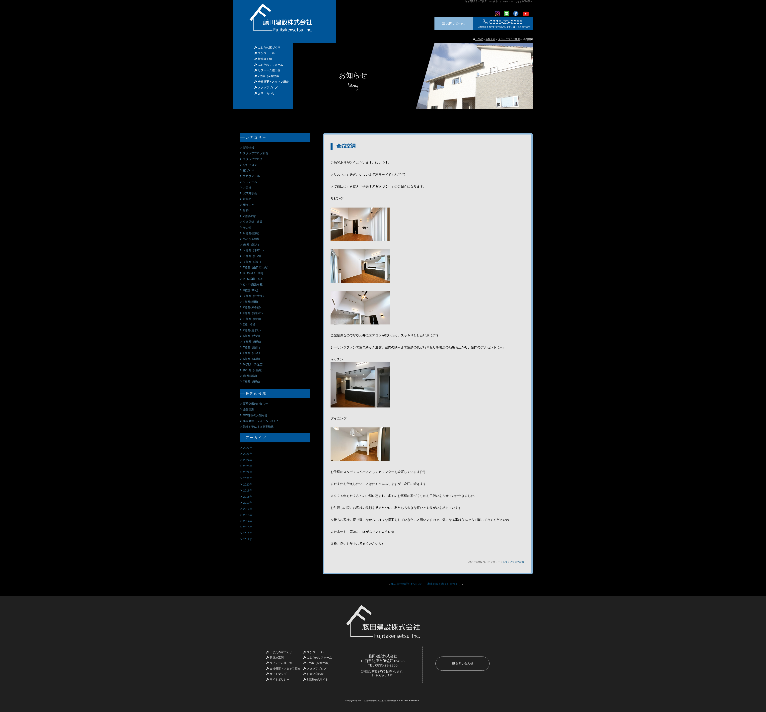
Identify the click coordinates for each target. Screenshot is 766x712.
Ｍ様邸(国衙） (252, 233)
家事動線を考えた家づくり (444, 583)
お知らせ (490, 39)
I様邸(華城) (250, 375)
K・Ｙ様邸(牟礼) (253, 284)
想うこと (248, 204)
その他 (247, 227)
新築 (246, 210)
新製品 (247, 199)
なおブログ (250, 164)
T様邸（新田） (252, 347)
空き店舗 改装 (253, 221)
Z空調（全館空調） (269, 76)
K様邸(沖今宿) (252, 307)
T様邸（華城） (252, 381)
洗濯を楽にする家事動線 (258, 426)
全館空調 (346, 145)
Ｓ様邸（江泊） (253, 256)
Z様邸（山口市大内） (256, 267)
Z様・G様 (249, 324)
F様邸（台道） (252, 353)
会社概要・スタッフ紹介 (273, 81)
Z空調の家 (249, 216)
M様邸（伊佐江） (254, 364)
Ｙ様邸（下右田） (254, 250)
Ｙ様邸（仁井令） (254, 296)
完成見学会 (250, 193)
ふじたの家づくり (268, 47)
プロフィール (251, 176)
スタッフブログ (267, 87)
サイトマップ (277, 673)
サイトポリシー (279, 679)
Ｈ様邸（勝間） (253, 318)
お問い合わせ (455, 23)
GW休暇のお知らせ (255, 415)
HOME (479, 39)
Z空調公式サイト (317, 679)
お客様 (247, 187)
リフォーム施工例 (268, 70)
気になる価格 (251, 238)
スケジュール (266, 53)
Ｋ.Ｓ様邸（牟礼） (254, 278)
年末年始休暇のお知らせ (406, 583)
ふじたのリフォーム (270, 64)
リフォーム (250, 181)
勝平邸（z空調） (253, 370)
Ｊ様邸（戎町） (253, 261)
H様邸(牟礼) (250, 290)
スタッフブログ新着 (509, 39)
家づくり (248, 170)
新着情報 (248, 147)
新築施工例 (264, 58)
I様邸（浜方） (252, 244)
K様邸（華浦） (252, 358)
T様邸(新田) (250, 301)
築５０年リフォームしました (261, 420)
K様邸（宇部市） (253, 313)
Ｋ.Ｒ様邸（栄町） (254, 273)
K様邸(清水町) (252, 330)
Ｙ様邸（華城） (253, 341)
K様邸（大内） (252, 335)
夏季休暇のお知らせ (255, 403)
